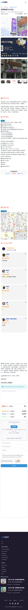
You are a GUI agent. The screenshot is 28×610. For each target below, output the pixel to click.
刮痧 (22, 363)
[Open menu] (25, 2)
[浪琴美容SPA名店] (14, 224)
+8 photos (23, 81)
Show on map (4, 13)
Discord (21, 173)
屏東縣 (16, 122)
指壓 (12, 369)
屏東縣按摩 (7, 369)
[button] (14, 149)
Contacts (21, 600)
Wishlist (3, 567)
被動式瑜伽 (6, 372)
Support (15, 600)
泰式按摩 (19, 369)
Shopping (4, 553)
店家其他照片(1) (6, 166)
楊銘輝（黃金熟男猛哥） (12, 319)
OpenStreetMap (20, 239)
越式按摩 (13, 372)
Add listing (4, 571)
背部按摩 (21, 370)
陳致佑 (7, 270)
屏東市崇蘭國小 (14, 367)
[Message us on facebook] (18, 603)
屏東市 (2, 120)
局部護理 (10, 365)
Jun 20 (10, 592)
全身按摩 (17, 363)
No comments (17, 584)
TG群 (8, 173)
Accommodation (5, 549)
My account (4, 565)
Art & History (4, 555)
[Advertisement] (14, 190)
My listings (4, 569)
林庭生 (7, 286)
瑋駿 (7, 302)
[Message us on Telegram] (15, 603)
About (6, 600)
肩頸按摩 (16, 370)
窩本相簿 (14, 173)
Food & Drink (4, 551)
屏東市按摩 (22, 367)
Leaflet (12, 239)
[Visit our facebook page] (10, 603)
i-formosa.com (19, 606)
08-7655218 (10, 143)
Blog (10, 600)
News (3, 573)
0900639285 (11, 145)
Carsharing (4, 559)
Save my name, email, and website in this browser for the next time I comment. (12, 456)
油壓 (15, 369)
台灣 (8, 122)
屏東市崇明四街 (6, 367)
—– (3, 543)
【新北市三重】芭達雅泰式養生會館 (16, 588)
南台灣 (11, 122)
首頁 (2, 7)
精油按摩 (6, 370)
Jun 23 (10, 584)
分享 (26, 13)
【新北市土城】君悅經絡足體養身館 (16, 579)
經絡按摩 (11, 370)
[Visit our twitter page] (13, 603)
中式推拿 (12, 363)
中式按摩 (7, 363)
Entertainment (5, 557)
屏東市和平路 (16, 365)
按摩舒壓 (6, 7)
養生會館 (9, 124)
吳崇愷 (7, 254)
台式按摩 (5, 365)
